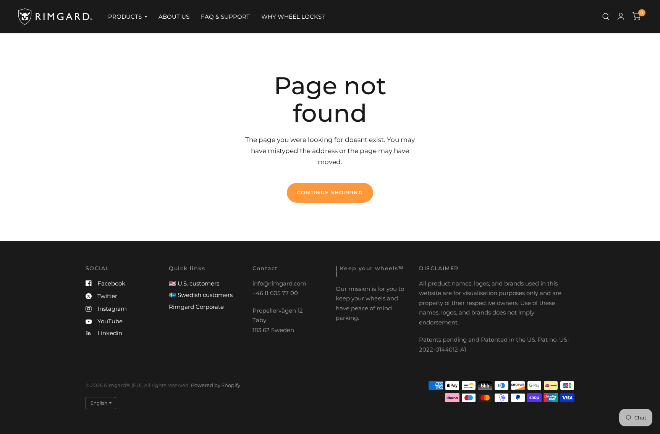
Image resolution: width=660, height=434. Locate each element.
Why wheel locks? (293, 16)
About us (174, 16)
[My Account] (620, 16)
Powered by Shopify (215, 385)
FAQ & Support (225, 16)
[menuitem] (127, 17)
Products (125, 16)
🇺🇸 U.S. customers (194, 283)
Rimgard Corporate (196, 306)
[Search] (606, 16)
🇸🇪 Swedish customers (201, 294)
